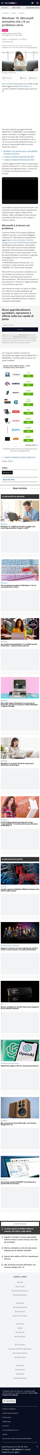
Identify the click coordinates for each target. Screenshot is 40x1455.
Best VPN (20, 1282)
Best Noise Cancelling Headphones (20, 1349)
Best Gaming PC (20, 1311)
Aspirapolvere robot (32, 8)
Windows (21, 13)
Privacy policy (6, 1417)
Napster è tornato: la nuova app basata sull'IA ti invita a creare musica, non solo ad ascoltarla (21, 1239)
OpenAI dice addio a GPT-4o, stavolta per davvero (21, 1257)
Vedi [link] (28, 376)
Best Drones (20, 1374)
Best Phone (20, 1324)
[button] (2, 3)
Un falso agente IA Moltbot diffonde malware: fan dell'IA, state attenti (18, 1230)
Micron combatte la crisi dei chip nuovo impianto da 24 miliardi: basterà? (20, 1249)
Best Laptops (20, 1303)
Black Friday (16, 8)
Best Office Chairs (20, 1357)
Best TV (20, 1328)
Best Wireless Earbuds (20, 1353)
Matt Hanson (8, 33)
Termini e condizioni (9, 1409)
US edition (16, 1449)
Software (13, 13)
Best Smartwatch (20, 1336)
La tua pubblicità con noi (10, 1430)
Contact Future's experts (10, 1413)
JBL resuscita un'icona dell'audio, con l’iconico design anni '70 (20, 1266)
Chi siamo (5, 1426)
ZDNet (10, 461)
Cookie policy (6, 1421)
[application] (20, 189)
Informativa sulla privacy (20, 337)
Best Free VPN (20, 1286)
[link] (7, 374)
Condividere (8, 78)
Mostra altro (30, 445)
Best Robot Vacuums (20, 1378)
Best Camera (20, 1365)
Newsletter (34, 78)
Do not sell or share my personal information (17, 1438)
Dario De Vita (17, 33)
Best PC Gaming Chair (20, 1316)
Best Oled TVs (20, 1332)
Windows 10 (27, 86)
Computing (5, 13)
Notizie (5, 30)
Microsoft (6, 84)
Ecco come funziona (31, 47)
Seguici (24, 78)
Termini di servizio (24, 335)
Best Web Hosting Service (20, 1290)
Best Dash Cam (20, 1369)
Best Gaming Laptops (20, 1307)
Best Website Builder (20, 1295)
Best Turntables (20, 1344)
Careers (4, 1434)
